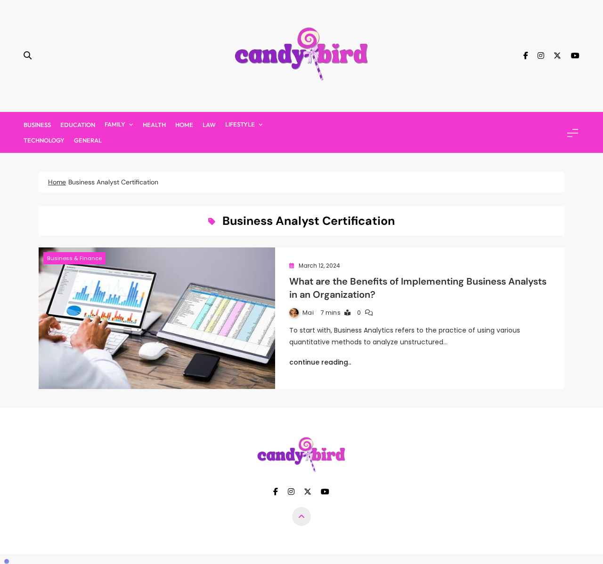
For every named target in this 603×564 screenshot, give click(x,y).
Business (37, 124)
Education (77, 124)
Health (154, 124)
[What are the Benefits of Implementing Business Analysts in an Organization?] (157, 318)
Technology (44, 140)
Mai (308, 312)
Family (115, 124)
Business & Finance (74, 258)
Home (184, 124)
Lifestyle (240, 124)
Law (209, 124)
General (88, 140)
